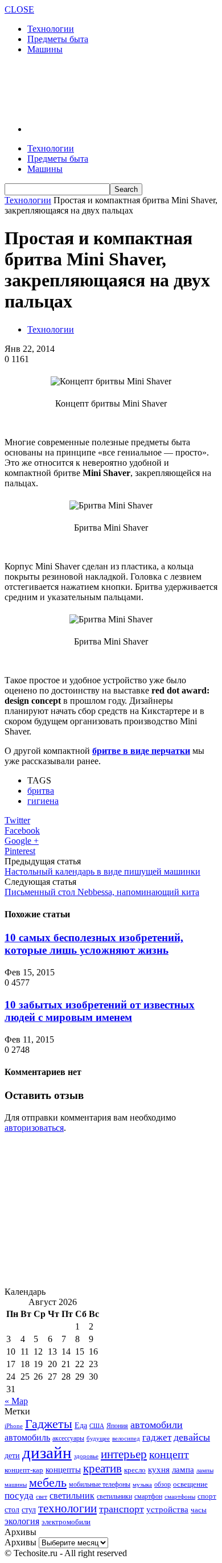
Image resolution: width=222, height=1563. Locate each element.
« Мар (16, 1401)
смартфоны (180, 1496)
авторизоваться (34, 1128)
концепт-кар (24, 1470)
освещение (190, 1484)
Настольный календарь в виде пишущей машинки (102, 871)
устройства (167, 1509)
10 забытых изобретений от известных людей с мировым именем (100, 1011)
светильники (114, 1496)
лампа (183, 1469)
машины (16, 1484)
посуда (19, 1495)
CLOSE (19, 9)
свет (41, 1496)
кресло (135, 1470)
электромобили (66, 1522)
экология (22, 1521)
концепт (169, 1455)
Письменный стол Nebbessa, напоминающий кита (102, 892)
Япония (117, 1426)
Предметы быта (57, 39)
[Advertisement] (96, 88)
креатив (102, 1468)
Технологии (50, 29)
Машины (45, 49)
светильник (72, 1495)
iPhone (14, 1425)
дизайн (47, 1452)
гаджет (156, 1437)
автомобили (156, 1424)
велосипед (126, 1438)
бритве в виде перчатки (141, 751)
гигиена (43, 801)
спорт (207, 1496)
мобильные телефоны (99, 1484)
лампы (204, 1470)
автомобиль (27, 1437)
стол (12, 1509)
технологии (67, 1508)
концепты (63, 1469)
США (96, 1425)
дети (12, 1455)
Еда (81, 1425)
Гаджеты (48, 1424)
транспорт (121, 1509)
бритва (40, 790)
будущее (98, 1438)
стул (29, 1509)
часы (199, 1509)
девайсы (192, 1437)
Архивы (20, 1542)
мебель (48, 1482)
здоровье (86, 1456)
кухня (159, 1469)
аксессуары (68, 1438)
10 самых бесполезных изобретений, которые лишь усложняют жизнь (94, 944)
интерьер (124, 1454)
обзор (162, 1484)
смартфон (148, 1496)
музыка (142, 1485)
